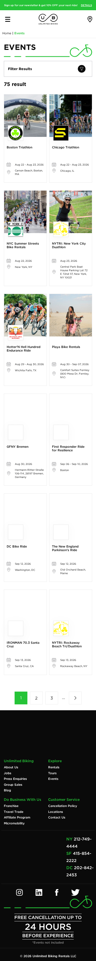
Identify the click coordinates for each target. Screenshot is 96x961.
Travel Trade (13, 812)
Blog (7, 790)
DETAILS (86, 5)
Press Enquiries (15, 779)
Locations (55, 812)
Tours (52, 773)
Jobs (7, 773)
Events (53, 779)
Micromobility (14, 823)
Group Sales (13, 785)
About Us (11, 767)
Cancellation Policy (62, 806)
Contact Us (56, 817)
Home (6, 33)
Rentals (53, 767)
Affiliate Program (17, 817)
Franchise (11, 806)
